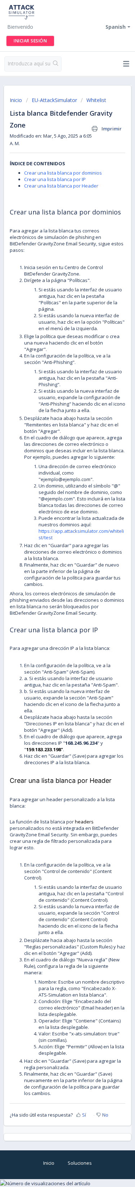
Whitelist (96, 100)
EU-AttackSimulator (54, 100)
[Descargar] (54, 604)
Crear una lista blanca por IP (55, 179)
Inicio (16, 100)
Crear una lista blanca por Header (61, 186)
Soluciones (80, 1163)
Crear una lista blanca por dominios (63, 173)
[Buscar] (55, 64)
